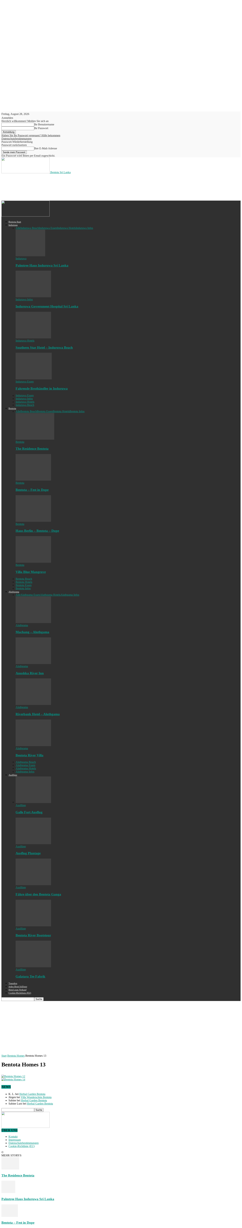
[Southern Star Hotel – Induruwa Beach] (33, 337)
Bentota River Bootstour (33, 935)
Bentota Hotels (61, 411)
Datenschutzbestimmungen (16, 138)
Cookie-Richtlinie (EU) (20, 993)
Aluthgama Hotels (50, 594)
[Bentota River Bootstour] (33, 925)
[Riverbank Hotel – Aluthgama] (33, 704)
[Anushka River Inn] (33, 663)
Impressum (15, 1139)
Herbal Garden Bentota (32, 1094)
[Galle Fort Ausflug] (33, 802)
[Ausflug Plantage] (33, 843)
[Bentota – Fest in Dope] (33, 479)
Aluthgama (14, 591)
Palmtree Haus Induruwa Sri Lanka (42, 265)
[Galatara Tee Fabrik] (33, 966)
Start (4, 1055)
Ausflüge (13, 775)
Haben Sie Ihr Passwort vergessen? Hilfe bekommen (30, 135)
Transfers (13, 983)
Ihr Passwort (41, 128)
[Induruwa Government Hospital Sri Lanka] (33, 296)
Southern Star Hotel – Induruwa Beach (44, 347)
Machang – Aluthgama (32, 632)
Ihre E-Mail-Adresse (45, 148)
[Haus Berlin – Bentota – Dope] (33, 520)
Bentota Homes (16, 1055)
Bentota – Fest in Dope (32, 490)
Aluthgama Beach (26, 762)
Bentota (12, 408)
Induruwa (13, 225)
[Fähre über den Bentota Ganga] (33, 884)
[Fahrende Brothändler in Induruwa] (34, 378)
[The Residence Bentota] (35, 438)
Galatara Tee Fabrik (30, 976)
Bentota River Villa (29, 755)
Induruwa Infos (84, 227)
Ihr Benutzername (44, 124)
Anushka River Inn (30, 673)
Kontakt (13, 1136)
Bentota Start (15, 221)
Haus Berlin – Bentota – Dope (37, 531)
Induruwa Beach (29, 227)
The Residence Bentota (32, 448)
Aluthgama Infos (69, 594)
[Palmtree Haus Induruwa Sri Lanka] (30, 255)
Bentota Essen (45, 411)
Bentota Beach (28, 411)
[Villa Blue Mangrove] (33, 561)
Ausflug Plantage (28, 853)
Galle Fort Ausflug (29, 812)
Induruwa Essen (48, 227)
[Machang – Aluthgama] (33, 622)
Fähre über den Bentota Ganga (38, 894)
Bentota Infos (77, 411)
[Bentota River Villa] (33, 745)
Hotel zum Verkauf (17, 989)
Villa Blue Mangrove (31, 572)
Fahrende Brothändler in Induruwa (42, 388)
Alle (18, 227)
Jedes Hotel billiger (18, 986)
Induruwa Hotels (66, 227)
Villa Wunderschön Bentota (36, 1097)
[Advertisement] (65, 187)
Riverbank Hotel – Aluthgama (38, 714)
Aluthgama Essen (30, 594)
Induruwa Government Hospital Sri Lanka (47, 306)
